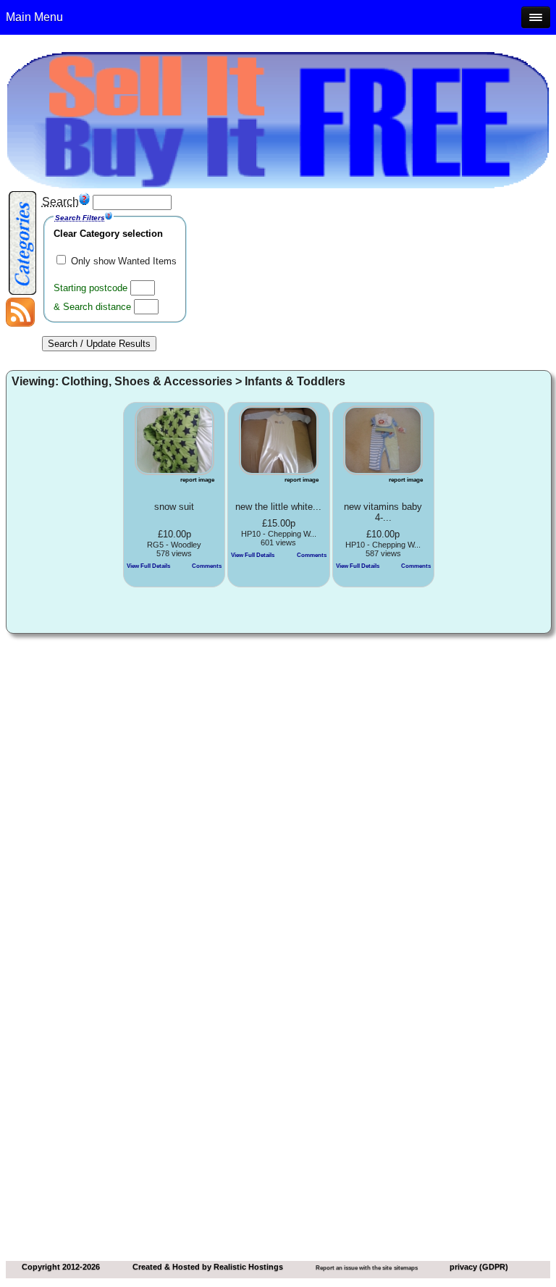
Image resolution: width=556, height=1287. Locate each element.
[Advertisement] (278, 751)
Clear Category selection (108, 233)
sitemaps (406, 1268)
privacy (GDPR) (479, 1266)
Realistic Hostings (248, 1266)
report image (197, 480)
